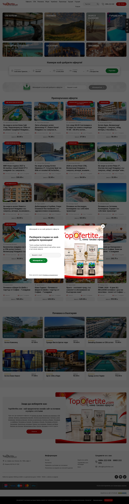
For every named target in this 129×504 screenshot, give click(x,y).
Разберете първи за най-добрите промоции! (44, 238)
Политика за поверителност (50, 275)
